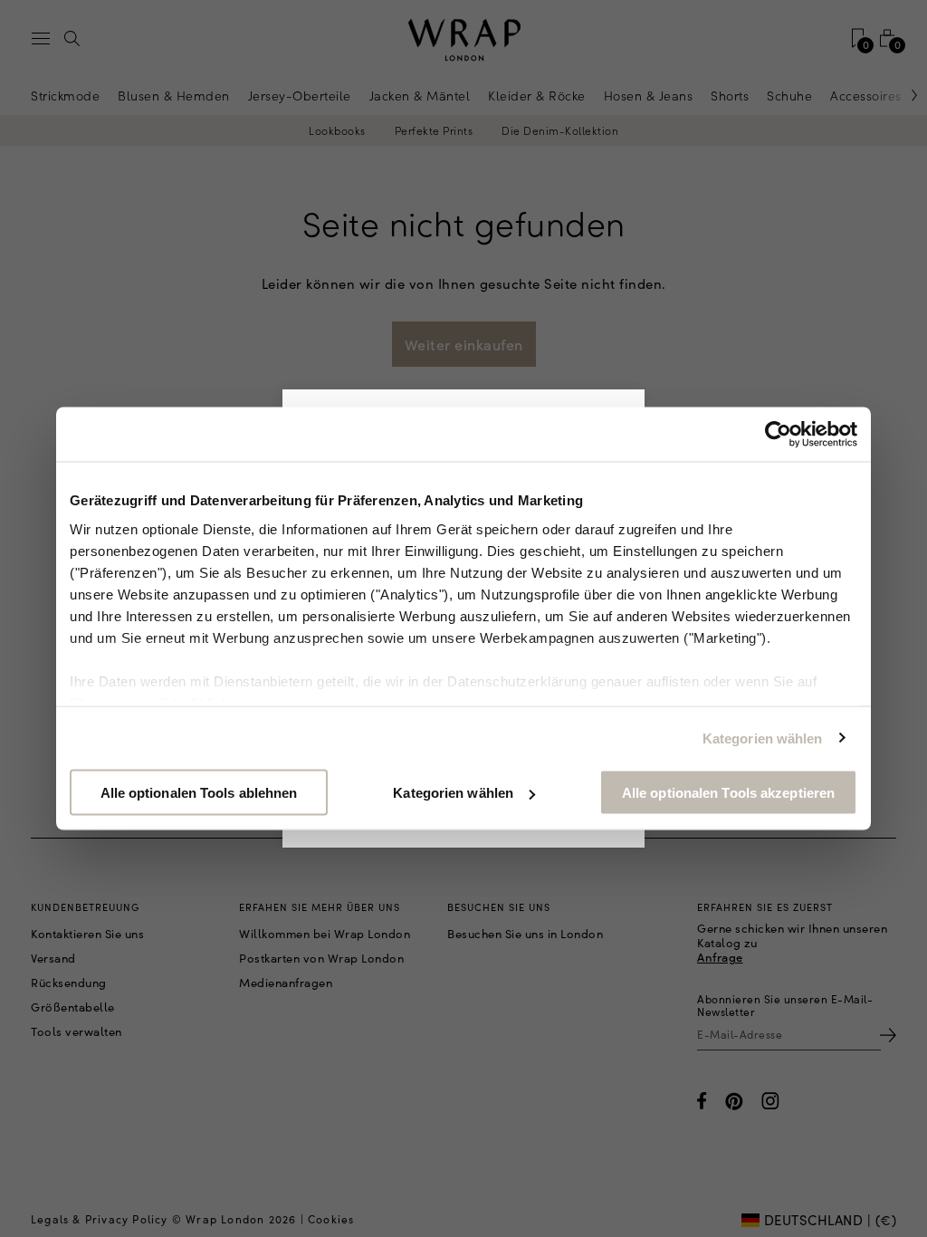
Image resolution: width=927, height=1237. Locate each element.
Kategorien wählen (762, 737)
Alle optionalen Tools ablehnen (199, 793)
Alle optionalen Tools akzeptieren (728, 793)
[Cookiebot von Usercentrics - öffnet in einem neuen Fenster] (778, 434)
